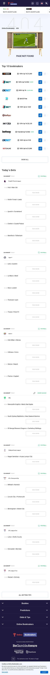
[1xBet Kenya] (6, 90)
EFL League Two (12, 570)
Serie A (10, 333)
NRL (9, 398)
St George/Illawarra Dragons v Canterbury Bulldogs (24, 428)
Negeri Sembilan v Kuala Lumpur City (20, 456)
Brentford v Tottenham (15, 235)
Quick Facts (44, 73)
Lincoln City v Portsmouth (16, 497)
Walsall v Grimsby (14, 577)
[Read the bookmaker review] (13, 10)
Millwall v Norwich (14, 485)
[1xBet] (6, 140)
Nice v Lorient (12, 288)
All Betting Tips (25, 595)
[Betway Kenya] (6, 132)
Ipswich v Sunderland (15, 211)
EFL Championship (13, 478)
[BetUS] (6, 123)
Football (43, 176)
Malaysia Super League (14, 450)
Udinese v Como (13, 352)
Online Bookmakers (8, 28)
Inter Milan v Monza (14, 340)
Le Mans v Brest (13, 276)
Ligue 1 (10, 257)
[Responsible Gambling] (25, 650)
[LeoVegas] (6, 115)
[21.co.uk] (6, 98)
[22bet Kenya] (6, 82)
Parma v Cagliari (13, 376)
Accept (44, 672)
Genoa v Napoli (13, 364)
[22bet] (6, 107)
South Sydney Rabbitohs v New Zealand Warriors (24, 416)
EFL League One (12, 530)
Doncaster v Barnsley (14, 549)
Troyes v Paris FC (13, 312)
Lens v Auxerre (12, 264)
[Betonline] (6, 148)
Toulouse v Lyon (13, 300)
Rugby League (42, 393)
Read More (35, 192)
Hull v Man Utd (12, 187)
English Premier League (14, 181)
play (40, 74)
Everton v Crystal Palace (16, 224)
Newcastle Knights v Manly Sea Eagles (20, 404)
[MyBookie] (6, 73)
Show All (25, 160)
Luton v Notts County (15, 537)
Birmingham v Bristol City (16, 509)
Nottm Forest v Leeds (15, 199)
